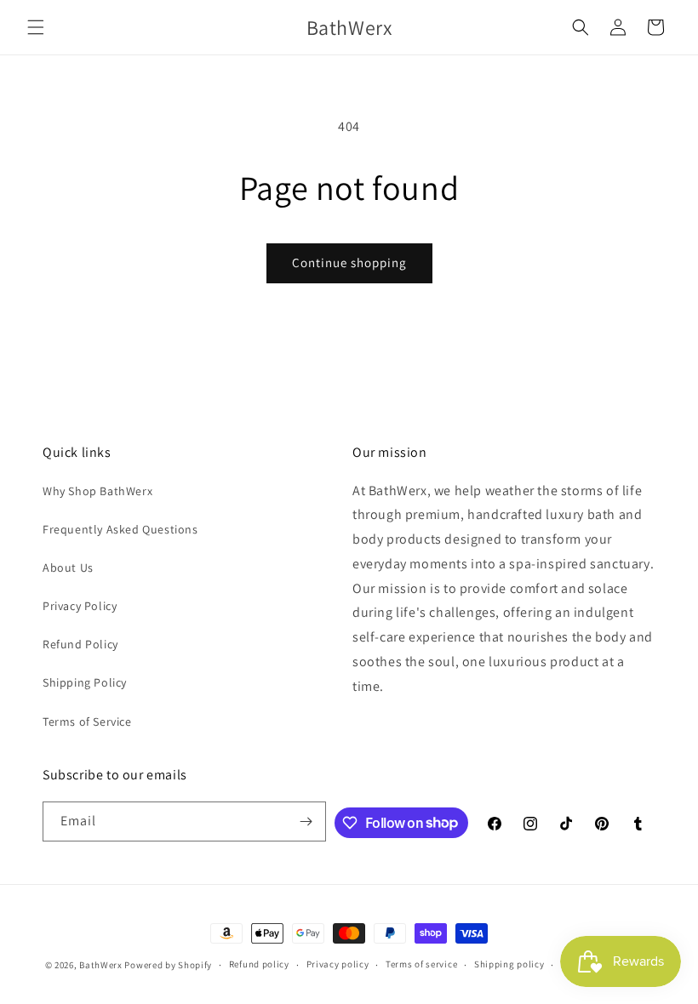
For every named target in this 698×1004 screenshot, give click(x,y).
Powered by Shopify (168, 965)
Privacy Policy (80, 605)
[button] (35, 27)
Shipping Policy (85, 682)
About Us (68, 567)
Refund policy (259, 964)
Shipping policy (509, 964)
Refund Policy (80, 644)
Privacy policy (337, 964)
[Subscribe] (306, 821)
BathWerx (101, 965)
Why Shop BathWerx (97, 491)
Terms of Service (87, 721)
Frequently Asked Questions (120, 529)
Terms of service (421, 964)
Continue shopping (349, 262)
